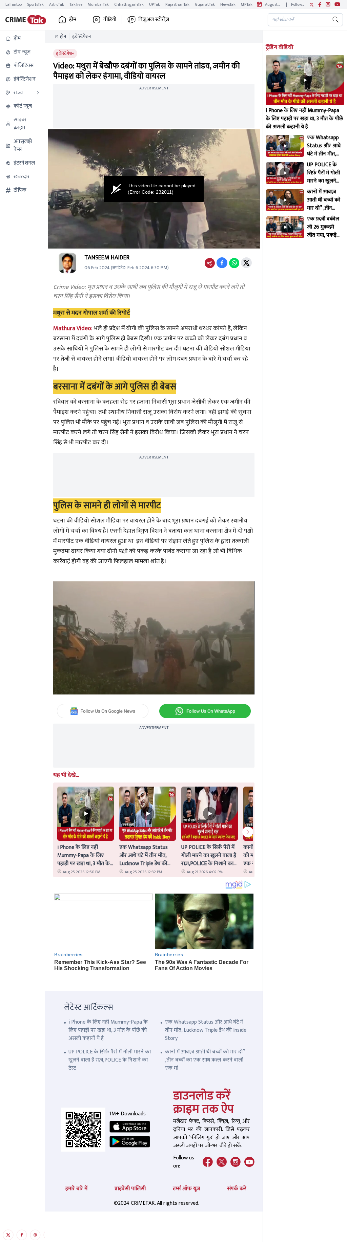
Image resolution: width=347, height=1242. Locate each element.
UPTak (154, 4)
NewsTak (228, 4)
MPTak (246, 4)
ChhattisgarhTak (129, 4)
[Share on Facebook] (222, 262)
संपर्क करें (236, 1188)
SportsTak (35, 4)
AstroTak (56, 4)
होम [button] (72, 20)
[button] (22, 38)
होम (63, 36)
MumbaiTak (98, 4)
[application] (154, 189)
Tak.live (75, 4)
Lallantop (13, 4)
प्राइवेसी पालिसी (130, 1188)
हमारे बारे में (76, 1188)
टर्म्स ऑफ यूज (186, 1188)
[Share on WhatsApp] (234, 262)
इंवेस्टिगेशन (81, 36)
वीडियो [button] (109, 20)
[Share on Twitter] (246, 262)
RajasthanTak (177, 4)
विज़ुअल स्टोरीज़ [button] (153, 20)
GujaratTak (205, 4)
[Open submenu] (38, 92)
